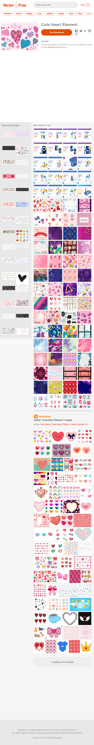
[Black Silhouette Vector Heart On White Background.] (22, 278)
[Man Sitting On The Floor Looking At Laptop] (40, 163)
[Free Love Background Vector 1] (70, 275)
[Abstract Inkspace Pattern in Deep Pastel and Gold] (40, 275)
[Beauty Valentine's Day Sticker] (55, 387)
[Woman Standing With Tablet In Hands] (84, 177)
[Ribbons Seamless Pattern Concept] (70, 261)
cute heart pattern (60, 424)
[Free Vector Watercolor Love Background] (70, 359)
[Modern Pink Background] (40, 359)
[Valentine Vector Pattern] (70, 387)
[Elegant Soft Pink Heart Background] (40, 261)
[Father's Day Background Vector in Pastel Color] (84, 359)
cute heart (44, 424)
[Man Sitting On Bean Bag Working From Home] (70, 163)
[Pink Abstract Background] (84, 345)
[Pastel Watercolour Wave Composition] (55, 373)
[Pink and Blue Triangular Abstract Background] (40, 387)
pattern (50, 13)
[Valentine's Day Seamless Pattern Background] (55, 289)
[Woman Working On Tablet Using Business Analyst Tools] (55, 191)
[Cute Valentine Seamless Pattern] (84, 261)
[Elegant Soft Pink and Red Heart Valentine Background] (55, 261)
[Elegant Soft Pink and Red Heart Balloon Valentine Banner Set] (70, 373)
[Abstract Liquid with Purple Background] (84, 387)
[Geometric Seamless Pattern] (84, 289)
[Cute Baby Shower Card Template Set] (84, 331)
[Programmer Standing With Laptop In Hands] (40, 177)
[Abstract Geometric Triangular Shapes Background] (84, 233)
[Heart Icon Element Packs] (55, 303)
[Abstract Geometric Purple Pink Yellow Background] (70, 205)
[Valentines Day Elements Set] (55, 401)
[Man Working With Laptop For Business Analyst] (84, 163)
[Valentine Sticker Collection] (70, 247)
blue (80, 13)
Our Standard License (52, 47)
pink (71, 13)
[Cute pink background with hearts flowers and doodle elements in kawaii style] (8, 138)
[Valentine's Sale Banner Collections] (84, 205)
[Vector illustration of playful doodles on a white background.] (8, 334)
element (7, 13)
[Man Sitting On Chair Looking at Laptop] (55, 163)
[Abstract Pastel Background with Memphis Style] (40, 247)
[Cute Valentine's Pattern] (40, 289)
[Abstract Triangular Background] (55, 233)
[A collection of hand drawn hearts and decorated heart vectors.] (61, 450)
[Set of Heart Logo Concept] (40, 401)
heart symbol (77, 424)
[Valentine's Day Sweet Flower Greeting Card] (70, 303)
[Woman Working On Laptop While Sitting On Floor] (70, 177)
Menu (83, 4)
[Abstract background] (55, 275)
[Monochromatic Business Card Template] (40, 331)
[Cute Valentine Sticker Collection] (69, 219)
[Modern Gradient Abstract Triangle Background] (70, 289)
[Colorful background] (70, 331)
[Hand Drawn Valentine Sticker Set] (84, 401)
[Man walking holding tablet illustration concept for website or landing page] (55, 135)
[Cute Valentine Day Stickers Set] (84, 317)
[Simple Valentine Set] (70, 401)
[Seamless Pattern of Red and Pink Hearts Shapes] (53, 219)
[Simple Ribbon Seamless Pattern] (84, 303)
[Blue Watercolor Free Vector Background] (40, 345)
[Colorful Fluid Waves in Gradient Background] (55, 359)
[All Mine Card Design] (40, 233)
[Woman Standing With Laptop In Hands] (70, 191)
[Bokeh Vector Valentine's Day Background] (39, 317)
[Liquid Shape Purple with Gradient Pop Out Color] (84, 275)
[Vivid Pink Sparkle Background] (84, 247)
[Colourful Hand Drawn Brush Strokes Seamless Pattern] (55, 331)
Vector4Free (14, 5)
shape (61, 13)
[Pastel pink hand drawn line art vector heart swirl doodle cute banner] (22, 334)
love (40, 13)
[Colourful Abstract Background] (55, 345)
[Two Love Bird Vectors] (39, 219)
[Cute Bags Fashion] (53, 317)
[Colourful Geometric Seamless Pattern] (70, 233)
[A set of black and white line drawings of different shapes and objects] (22, 222)
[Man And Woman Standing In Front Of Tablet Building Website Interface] (84, 191)
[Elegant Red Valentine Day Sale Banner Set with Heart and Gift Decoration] (84, 373)
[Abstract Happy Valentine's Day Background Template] (40, 373)
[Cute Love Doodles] (69, 317)
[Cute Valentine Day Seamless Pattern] (55, 205)
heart (18, 13)
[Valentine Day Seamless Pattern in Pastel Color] (40, 205)
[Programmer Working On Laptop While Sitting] (40, 191)
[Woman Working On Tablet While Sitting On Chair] (55, 177)
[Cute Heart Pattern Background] (84, 219)
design (29, 13)
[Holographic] (55, 247)
